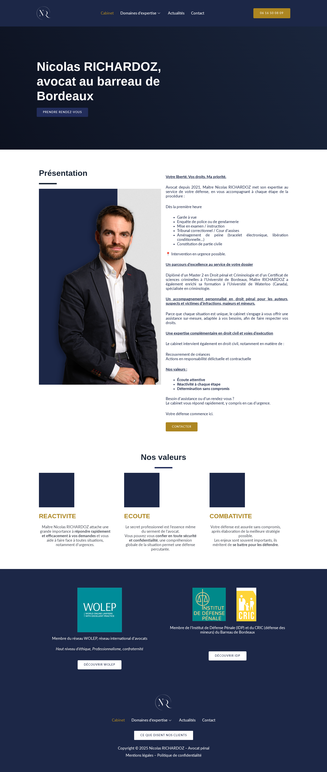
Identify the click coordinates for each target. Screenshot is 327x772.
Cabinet (107, 13)
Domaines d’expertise (138, 13)
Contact (197, 13)
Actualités (176, 13)
